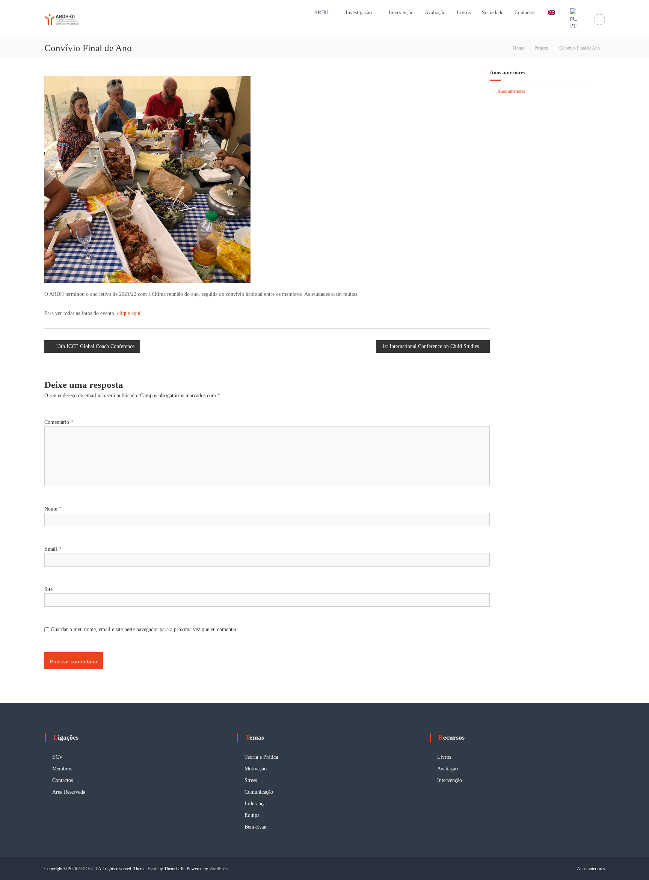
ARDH (321, 12)
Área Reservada (68, 792)
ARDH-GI (87, 868)
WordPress (219, 868)
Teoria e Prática (261, 757)
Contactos (525, 12)
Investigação (359, 12)
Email (52, 549)
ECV (57, 757)
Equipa (252, 815)
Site (48, 589)
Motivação (256, 769)
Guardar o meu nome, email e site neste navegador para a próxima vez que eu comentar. (144, 629)
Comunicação (259, 792)
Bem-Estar (256, 827)
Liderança (255, 803)
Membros (62, 769)
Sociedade (492, 12)
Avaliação (435, 12)
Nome (52, 509)
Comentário (58, 422)
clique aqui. (129, 313)
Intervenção (401, 12)
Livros (464, 12)
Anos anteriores (511, 91)
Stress (251, 780)
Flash (152, 868)
